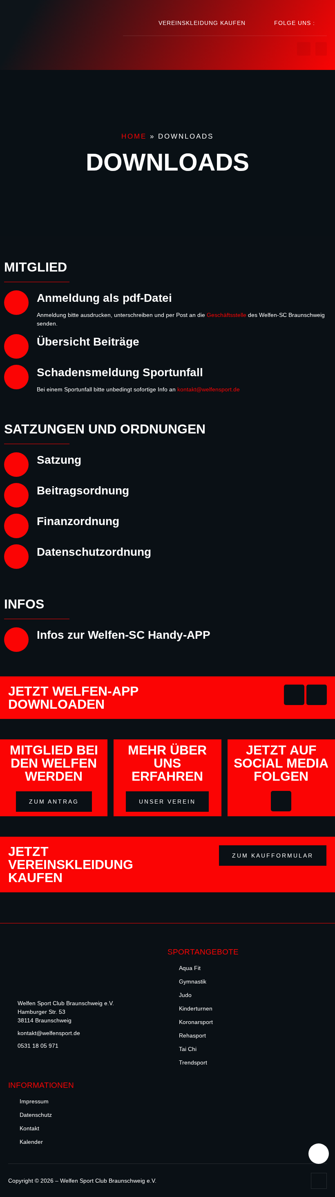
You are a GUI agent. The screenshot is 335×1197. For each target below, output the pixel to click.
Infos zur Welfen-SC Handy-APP (123, 635)
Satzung (59, 460)
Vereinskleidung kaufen (202, 23)
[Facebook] (324, 23)
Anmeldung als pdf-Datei (104, 298)
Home (134, 136)
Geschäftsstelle (226, 315)
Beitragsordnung (83, 490)
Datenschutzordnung (94, 552)
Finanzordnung (78, 521)
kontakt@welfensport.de (208, 389)
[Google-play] (294, 695)
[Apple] (316, 695)
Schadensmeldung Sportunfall (120, 372)
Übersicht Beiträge (88, 341)
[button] (321, 49)
